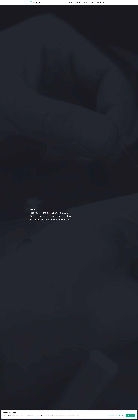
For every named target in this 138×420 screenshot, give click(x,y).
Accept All (130, 415)
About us (71, 2)
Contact (99, 2)
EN (103, 2)
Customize (111, 415)
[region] (69, 414)
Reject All (121, 415)
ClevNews (92, 2)
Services (85, 2)
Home (36, 2)
